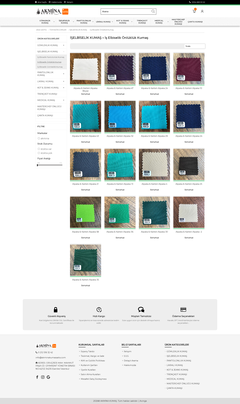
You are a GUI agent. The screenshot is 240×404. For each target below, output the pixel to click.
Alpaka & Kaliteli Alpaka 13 (120, 184)
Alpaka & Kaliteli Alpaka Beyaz (85, 89)
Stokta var (46, 149)
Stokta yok (46, 153)
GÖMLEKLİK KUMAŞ (177, 351)
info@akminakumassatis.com (51, 357)
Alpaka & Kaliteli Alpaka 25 (189, 184)
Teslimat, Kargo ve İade (92, 356)
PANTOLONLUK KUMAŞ (179, 360)
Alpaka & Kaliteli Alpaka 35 (85, 280)
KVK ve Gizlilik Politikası (93, 360)
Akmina (45, 138)
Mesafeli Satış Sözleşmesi (94, 379)
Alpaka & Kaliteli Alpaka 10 (189, 88)
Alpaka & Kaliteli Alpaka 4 (154, 184)
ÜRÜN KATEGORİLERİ (48, 38)
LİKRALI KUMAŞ (175, 365)
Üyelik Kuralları (88, 370)
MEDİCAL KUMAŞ (175, 379)
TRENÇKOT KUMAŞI (177, 374)
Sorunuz (85, 94)
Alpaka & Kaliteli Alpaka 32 (120, 136)
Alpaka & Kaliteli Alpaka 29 (154, 136)
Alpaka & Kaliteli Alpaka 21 (85, 184)
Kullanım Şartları (89, 365)
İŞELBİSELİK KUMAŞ (78, 30)
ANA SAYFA (41, 30)
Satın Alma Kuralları (90, 374)
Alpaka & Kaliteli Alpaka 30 (154, 232)
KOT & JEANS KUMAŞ (177, 370)
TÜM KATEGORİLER (58, 30)
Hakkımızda (56, 2)
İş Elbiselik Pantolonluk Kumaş (50, 57)
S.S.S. (126, 356)
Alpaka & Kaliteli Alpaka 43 (85, 136)
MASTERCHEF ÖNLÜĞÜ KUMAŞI (183, 383)
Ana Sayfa (42, 2)
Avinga (143, 401)
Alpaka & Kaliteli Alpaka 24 (154, 88)
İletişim (69, 2)
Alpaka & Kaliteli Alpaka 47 (120, 88)
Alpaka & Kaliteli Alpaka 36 (120, 232)
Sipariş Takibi (87, 351)
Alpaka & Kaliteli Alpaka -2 (189, 232)
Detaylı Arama (131, 360)
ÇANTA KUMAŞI (174, 388)
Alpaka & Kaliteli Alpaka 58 (85, 232)
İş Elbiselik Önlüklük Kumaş (102, 30)
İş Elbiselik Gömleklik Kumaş (49, 67)
